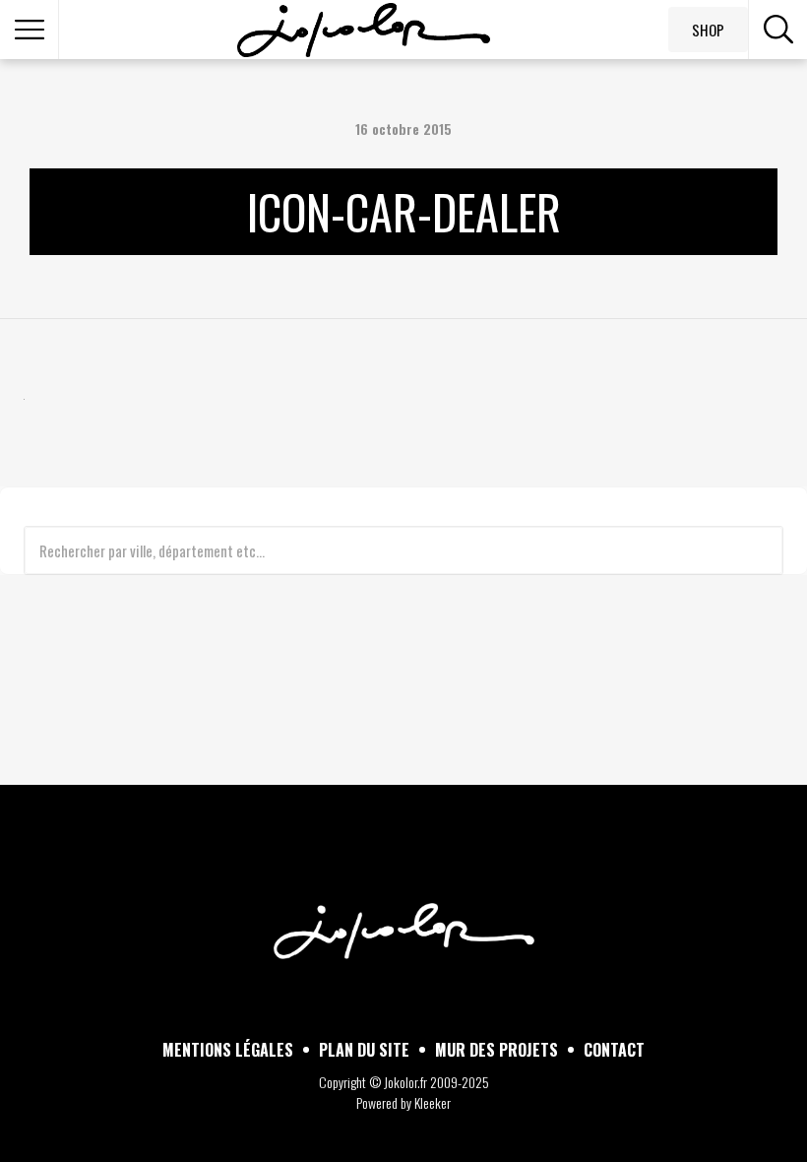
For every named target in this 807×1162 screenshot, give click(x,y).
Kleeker (432, 1102)
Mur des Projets (496, 1050)
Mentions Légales (227, 1050)
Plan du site (364, 1050)
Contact (614, 1050)
